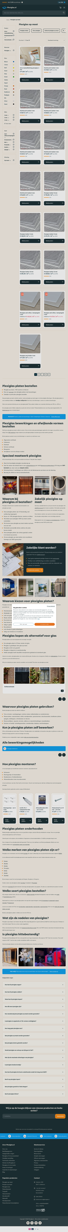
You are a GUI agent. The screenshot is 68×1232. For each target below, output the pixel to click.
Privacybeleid (51, 606)
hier (39, 619)
